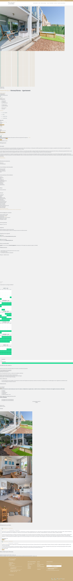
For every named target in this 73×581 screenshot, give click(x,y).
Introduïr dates (2, 132)
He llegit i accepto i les (53, 568)
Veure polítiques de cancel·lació (5, 370)
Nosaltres (29, 568)
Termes (38, 563)
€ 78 (5, 548)
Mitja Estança (43, 3)
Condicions (4, 116)
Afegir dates (2, 124)
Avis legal (38, 565)
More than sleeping (61, 3)
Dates (1, 122)
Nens (1, 129)
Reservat (4, 359)
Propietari (51, 3)
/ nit (7, 548)
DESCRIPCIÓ (2, 99)
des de (1, 120)
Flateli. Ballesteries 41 (5, 530)
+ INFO (29, 137)
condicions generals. (51, 568)
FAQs (48, 3)
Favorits (63, 0)
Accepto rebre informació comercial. (53, 570)
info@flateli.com (13, 568)
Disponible (4, 361)
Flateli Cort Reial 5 (5, 543)
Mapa (3, 114)
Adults (1, 125)
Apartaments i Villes (31, 563)
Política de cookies (40, 564)
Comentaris (4, 118)
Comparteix (2, 94)
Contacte (55, 3)
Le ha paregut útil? (36, 401)
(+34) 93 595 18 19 (13, 567)
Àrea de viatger (59, 0)
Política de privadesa (40, 566)
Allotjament (4, 112)
